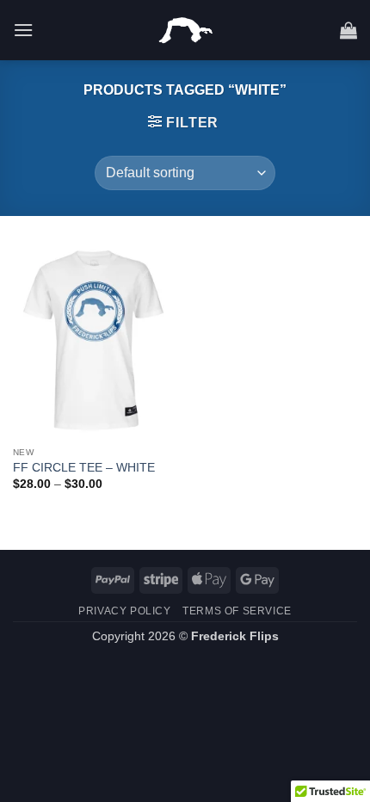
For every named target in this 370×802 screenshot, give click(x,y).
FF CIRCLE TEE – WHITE (84, 467)
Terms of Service (237, 611)
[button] (23, 30)
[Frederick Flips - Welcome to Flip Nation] (185, 30)
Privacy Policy (124, 611)
